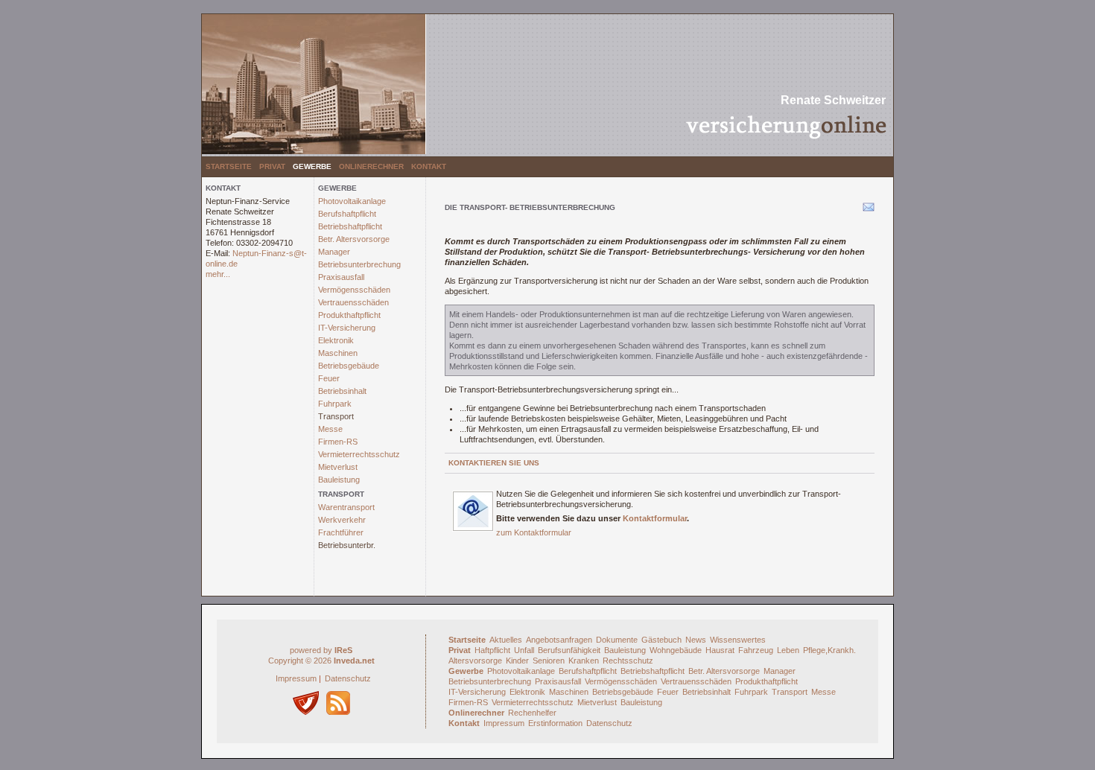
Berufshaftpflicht (347, 213)
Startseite (229, 166)
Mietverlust (338, 466)
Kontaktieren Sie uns (493, 463)
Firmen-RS (338, 441)
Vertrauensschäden (353, 302)
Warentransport (346, 507)
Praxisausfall (341, 277)
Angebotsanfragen (559, 639)
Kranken (583, 660)
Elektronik (336, 340)
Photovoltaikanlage (352, 201)
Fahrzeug (755, 650)
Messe (330, 428)
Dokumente (617, 639)
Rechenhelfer (532, 712)
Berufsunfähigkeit (569, 650)
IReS (343, 650)
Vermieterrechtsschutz (359, 454)
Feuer (329, 378)
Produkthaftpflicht (349, 315)
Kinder (517, 660)
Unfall (524, 650)
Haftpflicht (492, 650)
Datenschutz (348, 678)
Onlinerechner (371, 166)
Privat (272, 166)
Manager (334, 251)
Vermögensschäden (354, 289)
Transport (336, 416)
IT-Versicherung (346, 327)
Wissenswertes (738, 639)
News (695, 639)
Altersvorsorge (475, 660)
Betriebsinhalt (342, 390)
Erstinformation (555, 723)
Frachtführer (341, 532)
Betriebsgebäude (348, 365)
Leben (788, 650)
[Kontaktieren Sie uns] (473, 528)
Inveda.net (354, 660)
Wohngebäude (676, 650)
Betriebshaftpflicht (350, 226)
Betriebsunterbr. (346, 545)
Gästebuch (661, 639)
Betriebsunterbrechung (359, 264)
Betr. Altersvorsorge (354, 239)
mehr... (218, 274)
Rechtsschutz (628, 660)
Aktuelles (505, 639)
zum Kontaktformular (533, 532)
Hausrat (719, 650)
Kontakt (428, 166)
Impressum (296, 678)
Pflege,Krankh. (829, 650)
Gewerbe (312, 166)
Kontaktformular (655, 518)
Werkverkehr (342, 519)
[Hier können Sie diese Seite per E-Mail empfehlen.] (867, 210)
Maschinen (338, 353)
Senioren (549, 660)
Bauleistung (339, 479)
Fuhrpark (335, 403)
